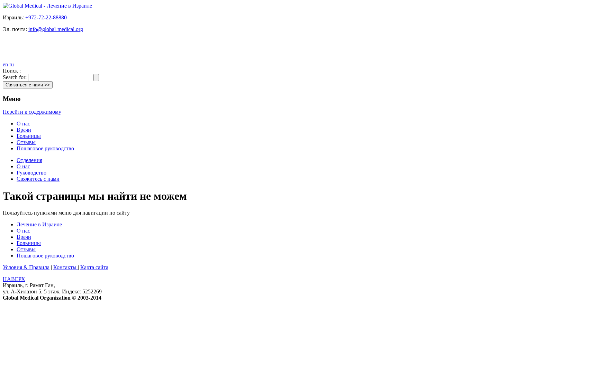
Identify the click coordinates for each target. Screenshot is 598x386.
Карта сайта (94, 267)
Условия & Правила (26, 267)
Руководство (31, 173)
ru (11, 64)
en (5, 64)
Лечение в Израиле (39, 224)
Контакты (65, 267)
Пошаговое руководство (45, 148)
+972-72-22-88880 (46, 17)
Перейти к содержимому (32, 112)
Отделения (29, 160)
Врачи (24, 130)
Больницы (29, 136)
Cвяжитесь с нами (38, 179)
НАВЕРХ (14, 279)
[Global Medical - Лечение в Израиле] (47, 6)
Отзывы (26, 142)
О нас (23, 123)
